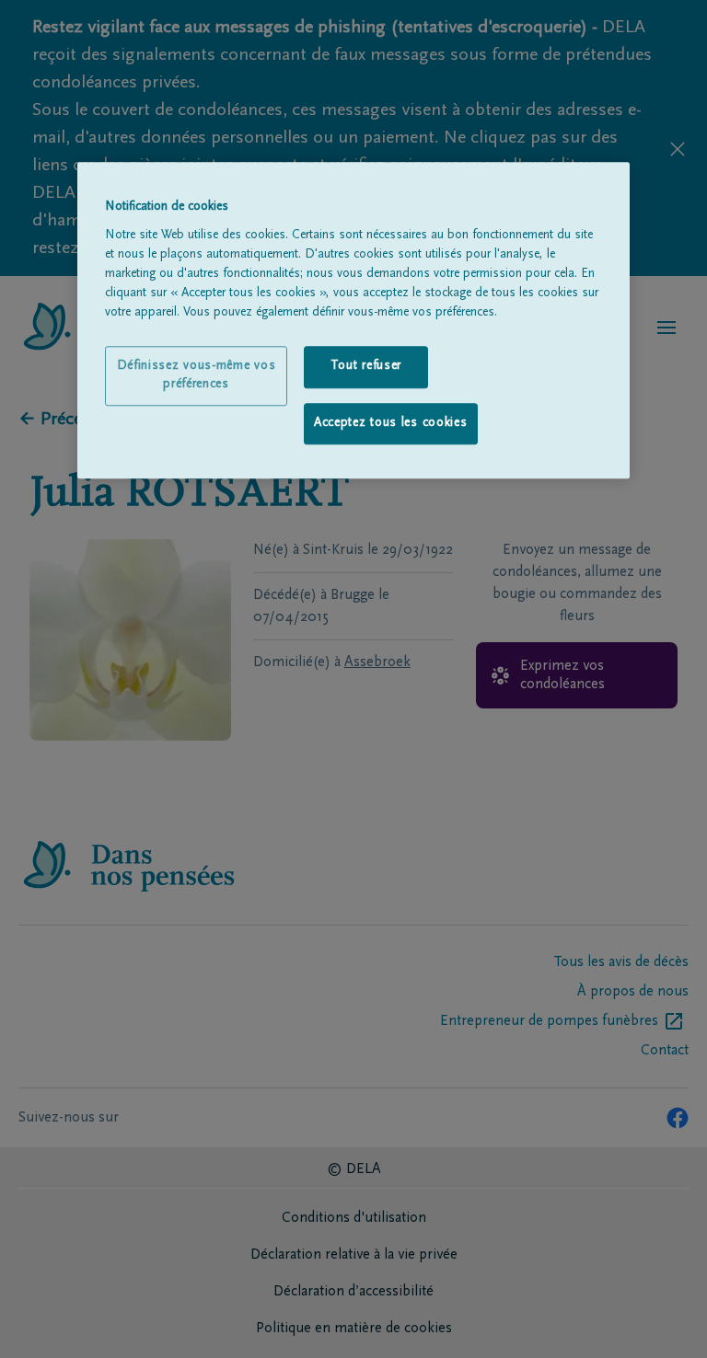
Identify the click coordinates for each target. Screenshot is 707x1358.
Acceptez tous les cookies (391, 423)
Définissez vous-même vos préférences (196, 375)
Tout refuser (365, 366)
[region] (353, 321)
